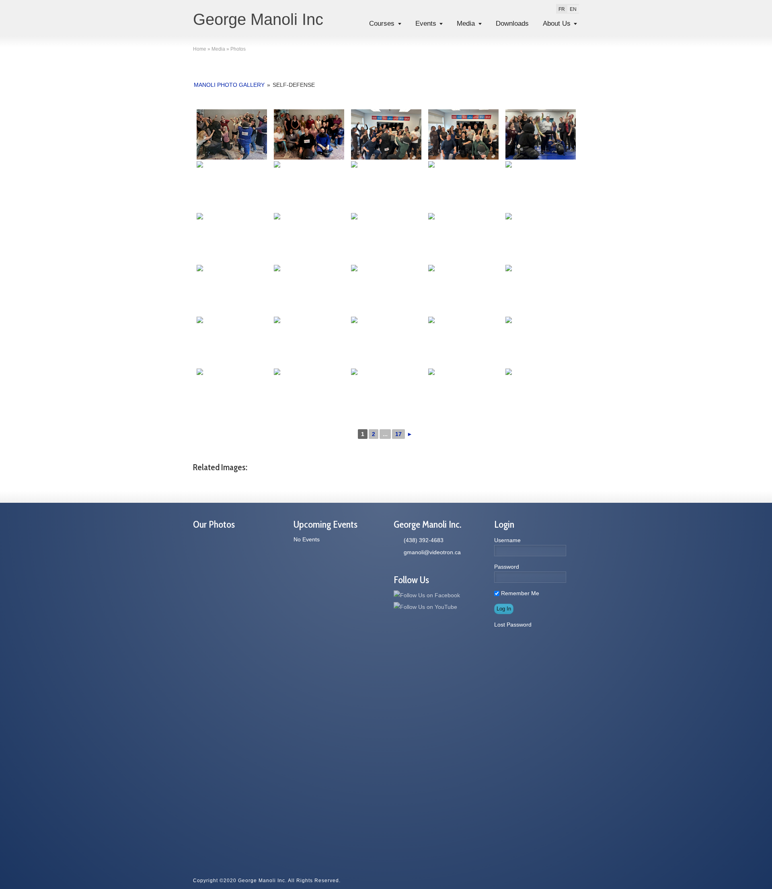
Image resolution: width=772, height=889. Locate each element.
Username (507, 540)
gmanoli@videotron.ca (432, 552)
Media (466, 23)
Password (506, 566)
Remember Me (519, 593)
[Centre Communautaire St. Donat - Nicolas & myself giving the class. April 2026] (540, 134)
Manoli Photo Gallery (229, 85)
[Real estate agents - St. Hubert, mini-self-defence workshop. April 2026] (386, 134)
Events (425, 23)
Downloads (512, 23)
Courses (381, 23)
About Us (557, 23)
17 (398, 434)
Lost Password (513, 624)
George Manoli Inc (258, 19)
